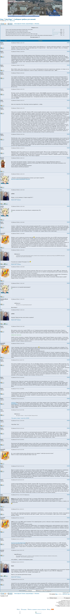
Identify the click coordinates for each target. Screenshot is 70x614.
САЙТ (13, 15)
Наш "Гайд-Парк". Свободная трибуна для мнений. (18, 19)
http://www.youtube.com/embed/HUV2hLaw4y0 (20, 179)
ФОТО (34, 15)
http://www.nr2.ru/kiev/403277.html (18, 542)
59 (11, 20)
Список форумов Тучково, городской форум (23, 23)
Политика (37, 23)
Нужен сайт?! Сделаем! (16, 199)
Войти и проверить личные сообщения (37, 609)
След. (14, 20)
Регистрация (24, 609)
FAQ (18, 609)
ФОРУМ (23, 15)
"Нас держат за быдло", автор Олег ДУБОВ (20, 418)
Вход (49, 609)
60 (12, 20)
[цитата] (68, 42)
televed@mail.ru (14, 403)
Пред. (5, 20)
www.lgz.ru (13, 402)
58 (63, 594)
